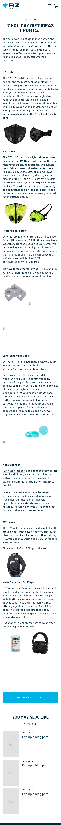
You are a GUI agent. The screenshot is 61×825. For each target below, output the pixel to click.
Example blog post (35, 737)
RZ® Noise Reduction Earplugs (20, 588)
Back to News (32, 697)
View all (30, 724)
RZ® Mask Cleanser (14, 470)
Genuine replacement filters (19, 236)
